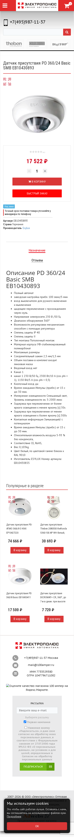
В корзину (20, 550)
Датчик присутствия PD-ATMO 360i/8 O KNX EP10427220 (19, 528)
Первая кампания (38, 722)
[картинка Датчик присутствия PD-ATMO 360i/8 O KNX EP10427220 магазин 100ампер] (20, 508)
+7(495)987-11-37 (28, 22)
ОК (37, 826)
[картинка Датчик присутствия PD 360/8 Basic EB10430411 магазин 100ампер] (20, 576)
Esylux (26, 228)
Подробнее (14, 816)
